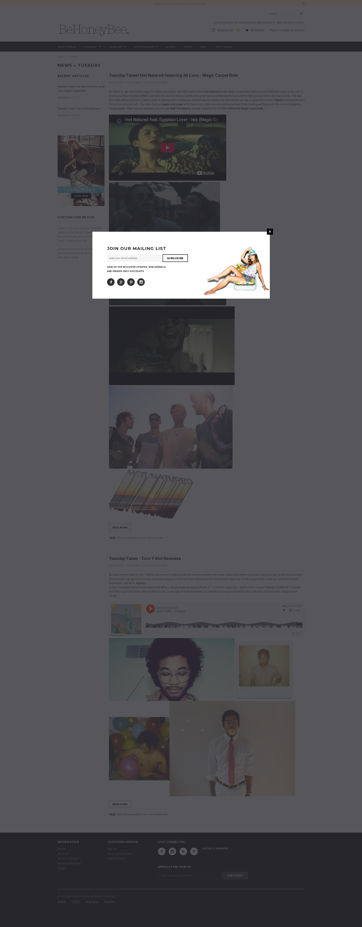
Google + (121, 282)
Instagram (141, 282)
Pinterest (131, 282)
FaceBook (111, 282)
